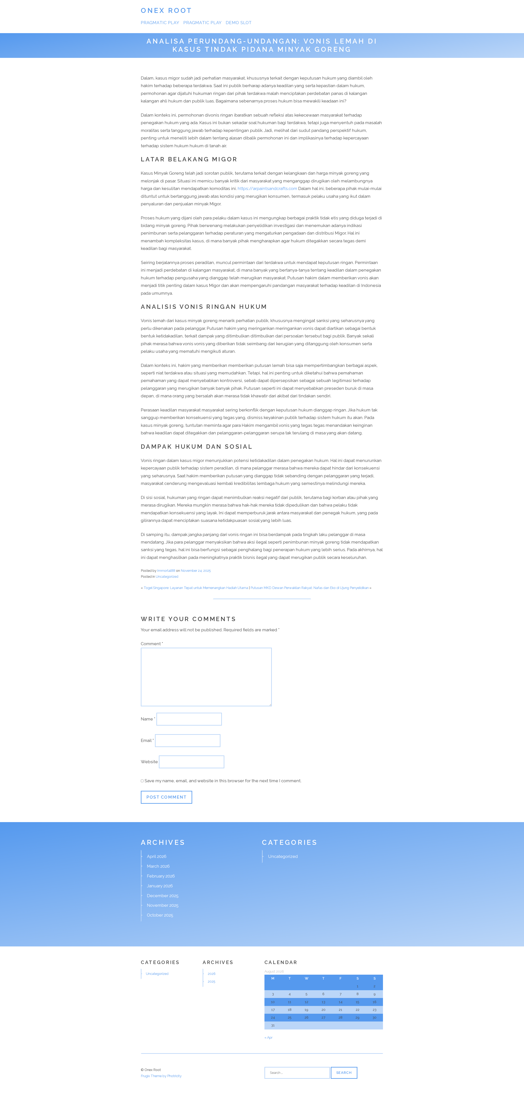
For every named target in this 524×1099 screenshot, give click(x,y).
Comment (152, 643)
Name (148, 718)
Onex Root (167, 11)
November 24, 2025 (196, 571)
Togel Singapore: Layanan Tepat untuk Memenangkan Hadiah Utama (196, 588)
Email (147, 740)
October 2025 (160, 915)
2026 (212, 974)
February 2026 (161, 876)
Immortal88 (166, 571)
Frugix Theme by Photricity (161, 1076)
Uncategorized (167, 576)
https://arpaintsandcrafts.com (267, 188)
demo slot (239, 22)
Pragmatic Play (160, 22)
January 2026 (160, 885)
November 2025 (162, 905)
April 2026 (156, 856)
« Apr (268, 1037)
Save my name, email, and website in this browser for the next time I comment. (223, 780)
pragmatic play (202, 22)
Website (149, 761)
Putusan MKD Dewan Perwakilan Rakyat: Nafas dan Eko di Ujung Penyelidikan (310, 588)
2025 (211, 981)
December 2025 (162, 895)
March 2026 (158, 866)
